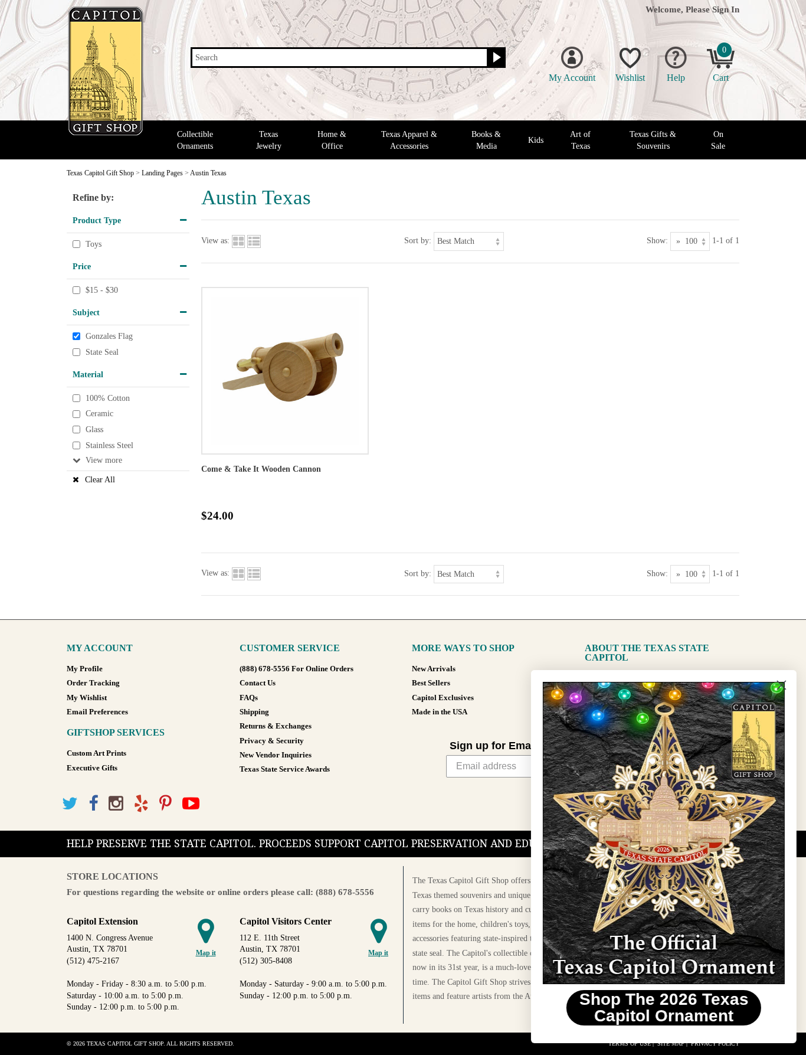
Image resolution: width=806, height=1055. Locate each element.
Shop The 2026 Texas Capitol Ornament (661, 1007)
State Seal (102, 352)
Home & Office (331, 140)
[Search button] (495, 58)
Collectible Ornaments (195, 140)
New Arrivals (434, 669)
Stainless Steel (109, 445)
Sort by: (417, 240)
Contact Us (258, 683)
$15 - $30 (102, 290)
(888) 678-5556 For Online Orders (296, 669)
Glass (94, 429)
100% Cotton (108, 398)
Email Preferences (97, 712)
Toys (93, 244)
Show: (657, 240)
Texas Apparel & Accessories (409, 140)
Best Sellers (431, 683)
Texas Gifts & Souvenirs (653, 140)
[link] (661, 833)
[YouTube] (191, 803)
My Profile (85, 669)
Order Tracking (93, 683)
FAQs (249, 698)
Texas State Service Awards (285, 769)
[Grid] (238, 240)
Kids (535, 140)
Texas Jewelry (268, 140)
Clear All (100, 479)
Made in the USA (439, 712)
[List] (254, 240)
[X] (70, 803)
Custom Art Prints (96, 753)
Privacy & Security (272, 741)
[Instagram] (115, 803)
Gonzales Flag (109, 336)
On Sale (718, 140)
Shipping (254, 712)
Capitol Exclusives (443, 698)
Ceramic (99, 414)
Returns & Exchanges (276, 726)
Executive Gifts (92, 768)
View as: (215, 240)
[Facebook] (93, 803)
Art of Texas (580, 140)
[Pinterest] (165, 803)
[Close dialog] (779, 685)
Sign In (725, 9)
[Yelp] (141, 803)
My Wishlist (87, 698)
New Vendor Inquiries (276, 755)
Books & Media (486, 140)
